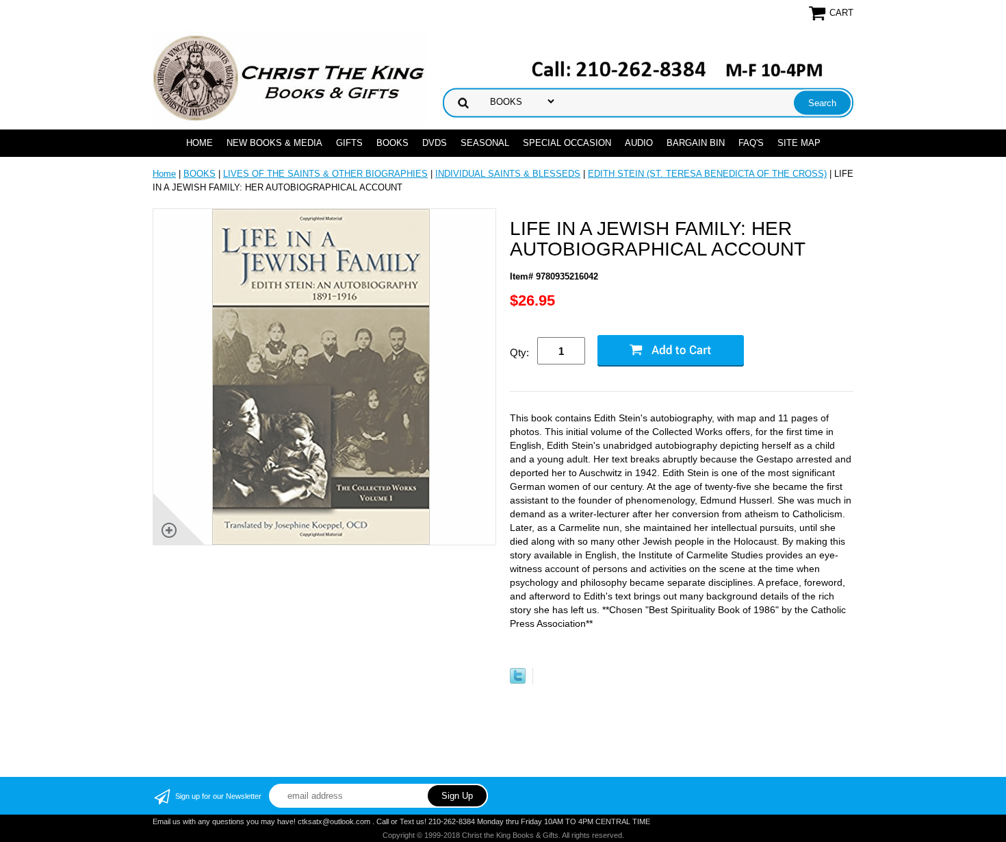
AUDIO (639, 143)
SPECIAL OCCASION (567, 143)
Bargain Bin (696, 143)
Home (199, 143)
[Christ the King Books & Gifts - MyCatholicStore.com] (289, 78)
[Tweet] (518, 681)
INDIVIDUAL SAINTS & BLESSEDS (507, 174)
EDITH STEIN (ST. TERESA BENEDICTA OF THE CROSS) (707, 174)
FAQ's (751, 143)
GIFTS (349, 143)
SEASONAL (485, 143)
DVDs (434, 143)
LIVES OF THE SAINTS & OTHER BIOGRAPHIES (325, 174)
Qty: (519, 352)
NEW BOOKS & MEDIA (274, 143)
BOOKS (392, 143)
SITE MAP (799, 143)
